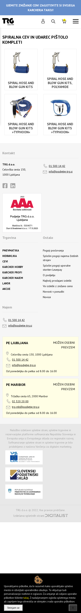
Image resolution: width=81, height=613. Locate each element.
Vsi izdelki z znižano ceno (58, 286)
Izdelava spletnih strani (28, 516)
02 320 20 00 (20, 401)
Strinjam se (13, 607)
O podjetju (49, 275)
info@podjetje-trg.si (61, 171)
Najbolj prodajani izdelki (57, 280)
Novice (47, 297)
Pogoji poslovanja (53, 250)
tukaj (26, 597)
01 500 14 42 (57, 166)
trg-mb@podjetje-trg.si (25, 407)
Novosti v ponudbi (53, 291)
